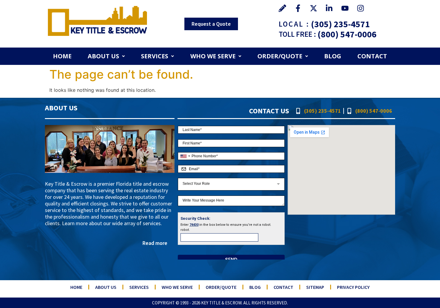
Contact (372, 56)
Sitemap (315, 287)
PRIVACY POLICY (353, 287)
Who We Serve (213, 56)
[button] (106, 56)
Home (62, 56)
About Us (103, 56)
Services (154, 56)
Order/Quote (279, 56)
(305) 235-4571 (340, 24)
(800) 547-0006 (347, 34)
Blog (332, 56)
